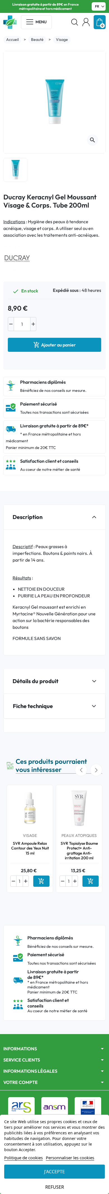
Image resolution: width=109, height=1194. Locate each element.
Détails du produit (35, 681)
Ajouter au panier (54, 344)
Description (27, 516)
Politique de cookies (23, 1157)
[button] (74, 22)
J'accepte (54, 1172)
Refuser (54, 1187)
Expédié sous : (67, 290)
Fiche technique (33, 705)
